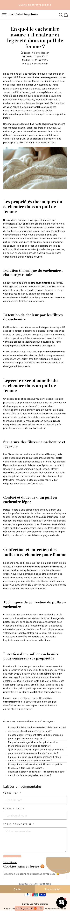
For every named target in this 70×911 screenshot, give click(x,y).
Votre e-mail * (14, 808)
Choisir (17, 889)
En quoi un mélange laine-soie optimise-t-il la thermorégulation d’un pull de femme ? (33, 744)
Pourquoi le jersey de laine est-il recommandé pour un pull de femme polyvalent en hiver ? (36, 773)
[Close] (41, 908)
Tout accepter (52, 889)
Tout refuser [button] (10, 862)
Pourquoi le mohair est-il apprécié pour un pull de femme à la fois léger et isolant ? (35, 766)
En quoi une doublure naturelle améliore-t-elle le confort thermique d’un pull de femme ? (34, 759)
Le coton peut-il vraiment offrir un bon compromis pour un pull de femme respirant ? (35, 737)
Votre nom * (12, 793)
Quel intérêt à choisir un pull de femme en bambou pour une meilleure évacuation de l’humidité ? (36, 751)
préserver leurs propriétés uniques (36, 142)
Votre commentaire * (19, 824)
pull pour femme (16, 84)
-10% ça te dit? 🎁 (26, 908)
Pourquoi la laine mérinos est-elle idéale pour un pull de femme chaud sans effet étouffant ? (37, 729)
